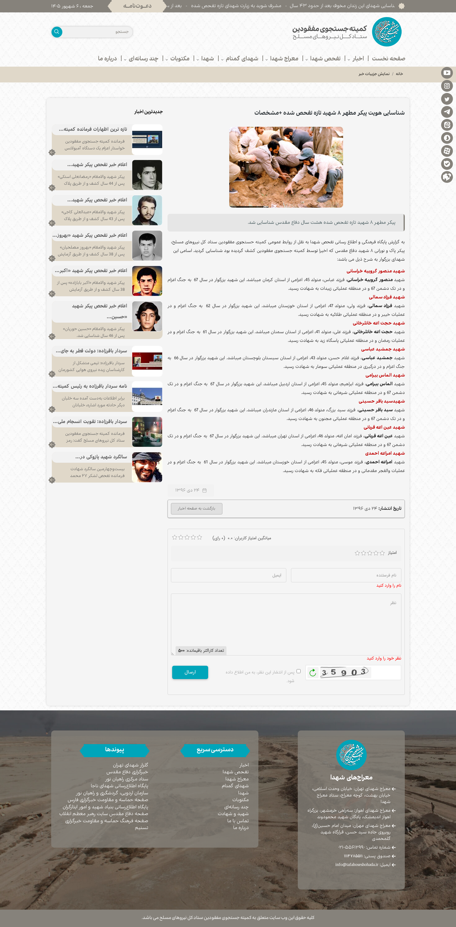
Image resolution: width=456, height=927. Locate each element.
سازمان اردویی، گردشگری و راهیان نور (112, 793)
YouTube (447, 72)
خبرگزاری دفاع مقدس (127, 772)
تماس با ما (238, 821)
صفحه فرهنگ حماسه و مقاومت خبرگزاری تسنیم (106, 825)
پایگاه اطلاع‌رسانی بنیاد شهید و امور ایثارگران (105, 807)
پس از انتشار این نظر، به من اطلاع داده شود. (260, 676)
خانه (399, 74)
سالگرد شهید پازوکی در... (101, 457)
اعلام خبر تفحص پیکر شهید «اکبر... (91, 271)
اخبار (244, 765)
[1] (357, 553)
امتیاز (392, 553)
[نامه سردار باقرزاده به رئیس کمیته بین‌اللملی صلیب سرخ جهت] (147, 396)
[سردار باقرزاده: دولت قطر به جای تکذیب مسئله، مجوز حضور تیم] (147, 361)
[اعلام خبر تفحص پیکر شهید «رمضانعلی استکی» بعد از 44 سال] (147, 175)
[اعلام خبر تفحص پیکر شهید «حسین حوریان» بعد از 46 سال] (147, 316)
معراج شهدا (237, 779)
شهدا (243, 793)
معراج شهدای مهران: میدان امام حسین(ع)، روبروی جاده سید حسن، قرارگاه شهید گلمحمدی (351, 832)
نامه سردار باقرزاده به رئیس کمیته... (90, 386)
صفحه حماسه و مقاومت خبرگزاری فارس (108, 800)
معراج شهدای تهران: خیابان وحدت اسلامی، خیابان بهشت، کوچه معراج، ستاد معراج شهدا (351, 795)
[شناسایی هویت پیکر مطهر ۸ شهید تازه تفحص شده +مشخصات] (286, 167)
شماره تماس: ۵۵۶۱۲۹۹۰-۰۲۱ (364, 847)
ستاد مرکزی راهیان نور (126, 779)
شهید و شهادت (233, 814)
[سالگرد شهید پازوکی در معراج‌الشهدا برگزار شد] (147, 467)
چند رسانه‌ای (236, 807)
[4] (376, 553)
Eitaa (447, 124)
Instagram (447, 85)
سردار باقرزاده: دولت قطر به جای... (91, 351)
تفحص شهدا (236, 772)
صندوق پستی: (367, 856)
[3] (370, 553)
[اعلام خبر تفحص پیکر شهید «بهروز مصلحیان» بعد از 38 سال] (147, 245)
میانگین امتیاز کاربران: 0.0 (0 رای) (241, 538)
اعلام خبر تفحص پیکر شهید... (97, 165)
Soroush (447, 137)
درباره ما (241, 828)
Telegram (447, 111)
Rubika (447, 177)
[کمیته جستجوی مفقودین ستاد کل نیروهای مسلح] (319, 31)
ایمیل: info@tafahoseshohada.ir (363, 865)
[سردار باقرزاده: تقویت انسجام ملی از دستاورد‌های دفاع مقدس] (147, 432)
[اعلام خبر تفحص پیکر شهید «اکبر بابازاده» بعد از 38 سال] (147, 281)
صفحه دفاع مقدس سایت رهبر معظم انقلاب (103, 814)
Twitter (447, 98)
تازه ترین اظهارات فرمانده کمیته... (93, 129)
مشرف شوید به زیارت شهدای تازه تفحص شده (267, 6)
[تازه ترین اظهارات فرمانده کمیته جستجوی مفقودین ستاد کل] (147, 139)
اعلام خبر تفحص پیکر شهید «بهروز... (89, 235)
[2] (363, 553)
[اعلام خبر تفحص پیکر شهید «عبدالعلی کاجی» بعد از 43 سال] (147, 210)
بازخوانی (313, 671)
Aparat (447, 151)
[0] (174, 537)
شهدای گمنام (235, 786)
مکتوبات (240, 800)
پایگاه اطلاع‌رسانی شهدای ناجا (119, 786)
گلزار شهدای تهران (130, 765)
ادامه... (52, 152)
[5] (382, 553)
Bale (447, 164)
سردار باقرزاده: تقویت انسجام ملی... (90, 422)
